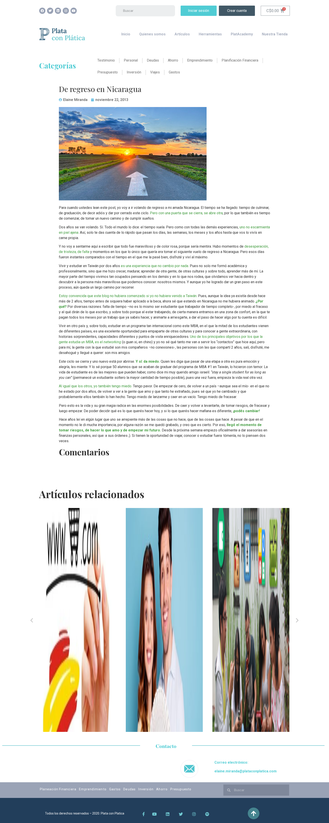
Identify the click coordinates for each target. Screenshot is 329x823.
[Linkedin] (58, 11)
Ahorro (162, 789)
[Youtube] (73, 11)
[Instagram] (66, 11)
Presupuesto (180, 789)
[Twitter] (50, 11)
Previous (31, 620)
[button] (199, 11)
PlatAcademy (242, 34)
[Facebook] (42, 11)
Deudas (129, 789)
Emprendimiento (93, 789)
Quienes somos (152, 34)
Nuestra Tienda (275, 34)
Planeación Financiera (58, 789)
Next (297, 620)
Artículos (182, 34)
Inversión (146, 789)
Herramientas (210, 34)
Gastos (115, 789)
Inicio (125, 34)
